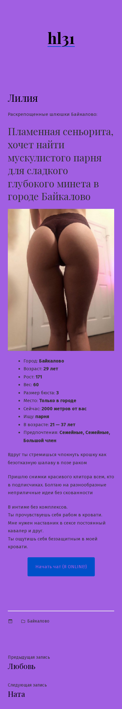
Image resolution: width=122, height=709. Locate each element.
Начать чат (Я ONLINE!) (61, 566)
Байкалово (38, 621)
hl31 (61, 38)
